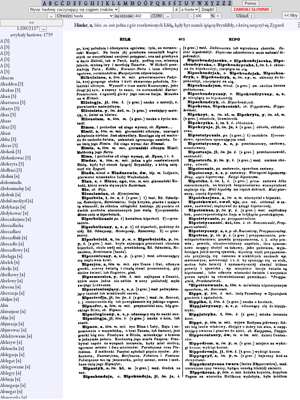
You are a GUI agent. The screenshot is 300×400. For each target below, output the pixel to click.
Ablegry (7, 373)
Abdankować (12, 158)
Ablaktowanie (13, 336)
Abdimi (6, 176)
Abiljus (6, 299)
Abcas (5, 145)
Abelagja (8, 256)
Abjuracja (9, 324)
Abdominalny (12, 188)
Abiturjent (9, 311)
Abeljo (6, 268)
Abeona (7, 287)
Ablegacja (9, 354)
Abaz (4, 127)
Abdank (7, 151)
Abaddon (8, 84)
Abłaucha (9, 348)
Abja (4, 317)
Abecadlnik (10, 238)
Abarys (6, 108)
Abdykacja (9, 207)
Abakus (7, 90)
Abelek (6, 262)
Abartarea (9, 102)
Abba (5, 139)
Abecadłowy (11, 250)
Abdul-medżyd (13, 201)
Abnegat (8, 391)
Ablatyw (8, 342)
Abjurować (10, 330)
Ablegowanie (12, 367)
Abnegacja (9, 385)
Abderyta (9, 164)
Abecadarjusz (12, 219)
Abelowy (8, 281)
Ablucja (7, 379)
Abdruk (7, 195)
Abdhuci (8, 170)
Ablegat (7, 361)
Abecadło (9, 244)
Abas (4, 115)
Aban (5, 96)
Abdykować (11, 213)
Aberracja (9, 293)
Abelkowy (9, 274)
